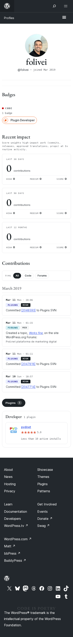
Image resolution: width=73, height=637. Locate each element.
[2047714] (28, 386)
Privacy (9, 491)
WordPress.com (18, 539)
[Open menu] (66, 6)
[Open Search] (54, 6)
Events (42, 511)
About (8, 470)
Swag (43, 526)
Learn (8, 504)
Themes (43, 477)
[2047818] (28, 364)
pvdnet (26, 427)
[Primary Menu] (64, 17)
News (8, 477)
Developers (12, 519)
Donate (45, 519)
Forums (42, 275)
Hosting (10, 484)
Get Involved (47, 504)
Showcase (45, 470)
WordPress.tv (16, 526)
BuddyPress (15, 560)
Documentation (15, 511)
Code (28, 275)
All (17, 275)
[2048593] (28, 310)
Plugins (12, 402)
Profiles (9, 18)
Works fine (36, 333)
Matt (9, 546)
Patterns (43, 491)
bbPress (12, 553)
